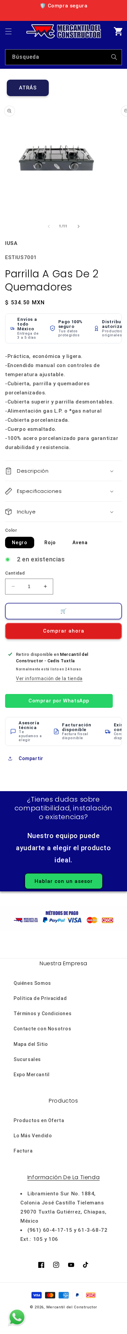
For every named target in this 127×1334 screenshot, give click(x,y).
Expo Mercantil (31, 1074)
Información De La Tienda (63, 1177)
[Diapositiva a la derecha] (78, 226)
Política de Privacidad (40, 998)
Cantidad (15, 573)
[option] (63, 5)
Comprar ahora (63, 631)
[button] (8, 31)
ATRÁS (28, 88)
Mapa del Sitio (31, 1044)
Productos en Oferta (39, 1120)
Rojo (50, 542)
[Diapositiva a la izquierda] (48, 226)
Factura (23, 1151)
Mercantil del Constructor (72, 1307)
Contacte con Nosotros (42, 1028)
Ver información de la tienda (49, 678)
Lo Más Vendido (33, 1135)
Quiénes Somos (32, 983)
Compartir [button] (31, 758)
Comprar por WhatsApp (58, 701)
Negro (19, 542)
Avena (80, 542)
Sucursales (27, 1059)
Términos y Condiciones (42, 1013)
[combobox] (63, 57)
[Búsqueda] (114, 57)
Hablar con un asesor (64, 881)
